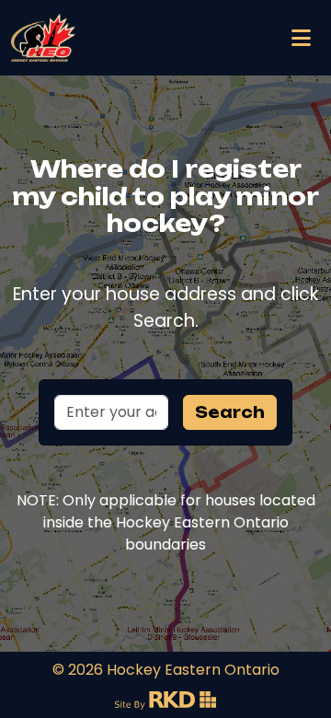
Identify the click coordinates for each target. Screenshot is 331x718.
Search (230, 412)
